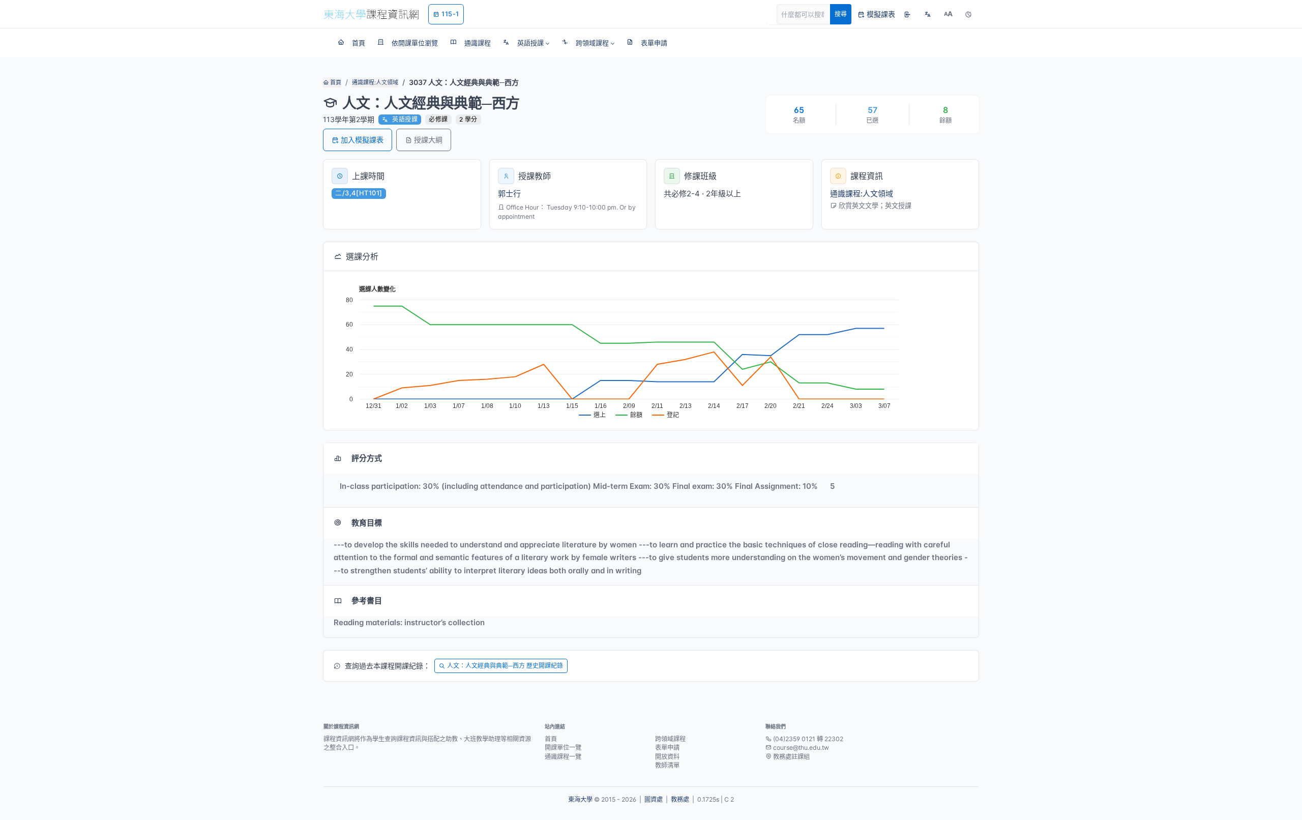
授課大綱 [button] (428, 139)
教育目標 (366, 523)
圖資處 (653, 799)
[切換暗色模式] (968, 14)
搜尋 (841, 14)
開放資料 (667, 756)
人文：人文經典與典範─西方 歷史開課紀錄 (505, 665)
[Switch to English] (928, 14)
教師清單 (667, 765)
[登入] (907, 14)
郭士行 (509, 193)
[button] (526, 43)
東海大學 (580, 799)
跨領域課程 (670, 739)
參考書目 (366, 600)
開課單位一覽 (563, 747)
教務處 (680, 799)
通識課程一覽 (563, 756)
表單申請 (667, 747)
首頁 (335, 82)
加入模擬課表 (362, 139)
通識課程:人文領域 (375, 82)
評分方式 (366, 458)
